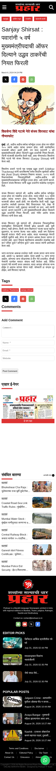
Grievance (25, 757)
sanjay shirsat (27, 290)
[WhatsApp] (32, 79)
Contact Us (9, 757)
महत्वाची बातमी (40, 19)
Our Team (43, 753)
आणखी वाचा (48, 475)
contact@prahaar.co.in (32, 618)
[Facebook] (14, 79)
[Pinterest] (23, 79)
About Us (9, 753)
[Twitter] (5, 79)
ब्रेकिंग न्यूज (17, 19)
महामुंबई (5, 19)
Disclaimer (39, 748)
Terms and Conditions (18, 748)
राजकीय (28, 19)
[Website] (18, 624)
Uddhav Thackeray (10, 290)
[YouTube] (24, 624)
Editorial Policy (26, 753)
